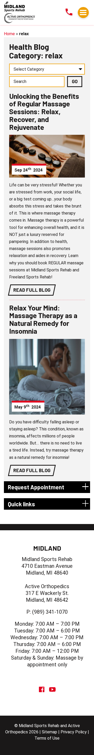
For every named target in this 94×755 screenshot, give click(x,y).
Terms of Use (47, 738)
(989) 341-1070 (50, 612)
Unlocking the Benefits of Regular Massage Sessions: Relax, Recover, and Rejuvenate (44, 111)
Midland (47, 548)
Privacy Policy (74, 731)
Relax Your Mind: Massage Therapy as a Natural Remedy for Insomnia (43, 319)
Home (9, 33)
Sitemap (49, 731)
